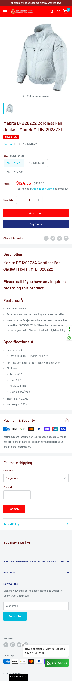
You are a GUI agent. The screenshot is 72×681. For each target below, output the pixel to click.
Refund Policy (11, 524)
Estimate (14, 508)
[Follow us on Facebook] (5, 644)
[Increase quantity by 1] (38, 200)
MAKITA (7, 144)
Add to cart (36, 212)
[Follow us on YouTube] (19, 644)
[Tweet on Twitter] (59, 238)
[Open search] (52, 11)
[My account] (58, 11)
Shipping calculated (42, 188)
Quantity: (8, 199)
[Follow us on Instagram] (12, 644)
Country (8, 470)
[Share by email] (66, 238)
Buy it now (36, 224)
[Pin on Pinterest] (52, 238)
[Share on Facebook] (46, 238)
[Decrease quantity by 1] (20, 200)
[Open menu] (5, 11)
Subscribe (15, 616)
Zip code (8, 487)
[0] (65, 11)
